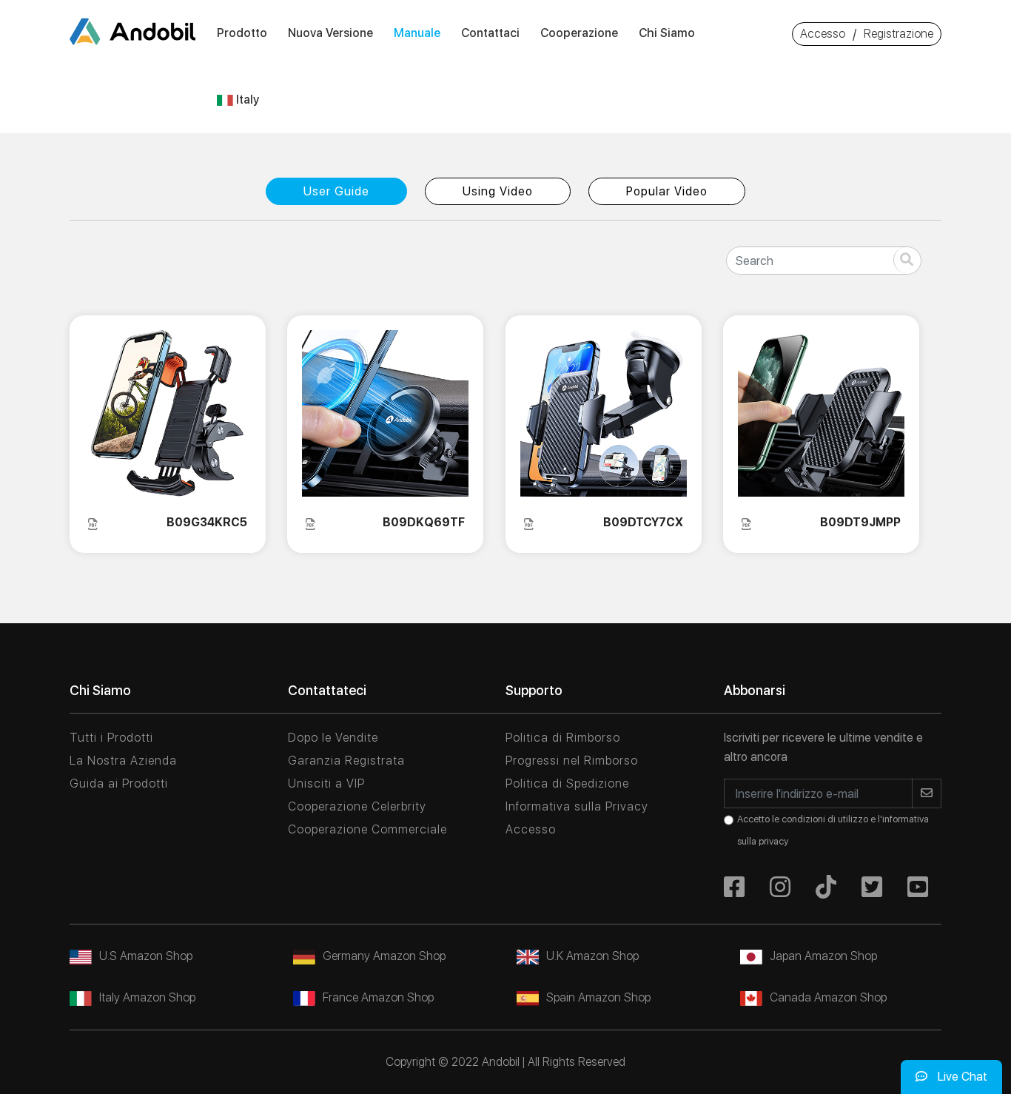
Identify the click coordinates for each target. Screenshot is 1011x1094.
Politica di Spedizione (567, 783)
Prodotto (242, 33)
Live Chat (961, 1077)
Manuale (417, 33)
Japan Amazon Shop (823, 956)
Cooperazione (579, 33)
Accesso (822, 34)
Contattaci (490, 33)
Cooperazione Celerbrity (357, 806)
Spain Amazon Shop (598, 997)
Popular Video (667, 191)
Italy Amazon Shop (147, 997)
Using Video (498, 191)
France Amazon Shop (378, 997)
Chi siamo (667, 33)
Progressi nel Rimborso (572, 761)
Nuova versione (330, 33)
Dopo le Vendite (333, 738)
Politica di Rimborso (563, 738)
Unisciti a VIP (326, 783)
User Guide (336, 191)
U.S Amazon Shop (145, 956)
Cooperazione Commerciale (367, 829)
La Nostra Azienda (123, 761)
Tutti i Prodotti (111, 738)
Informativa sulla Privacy (577, 806)
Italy (246, 100)
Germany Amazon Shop (384, 956)
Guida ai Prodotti (119, 783)
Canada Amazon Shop (828, 997)
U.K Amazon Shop (592, 956)
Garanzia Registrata (346, 761)
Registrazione (898, 34)
